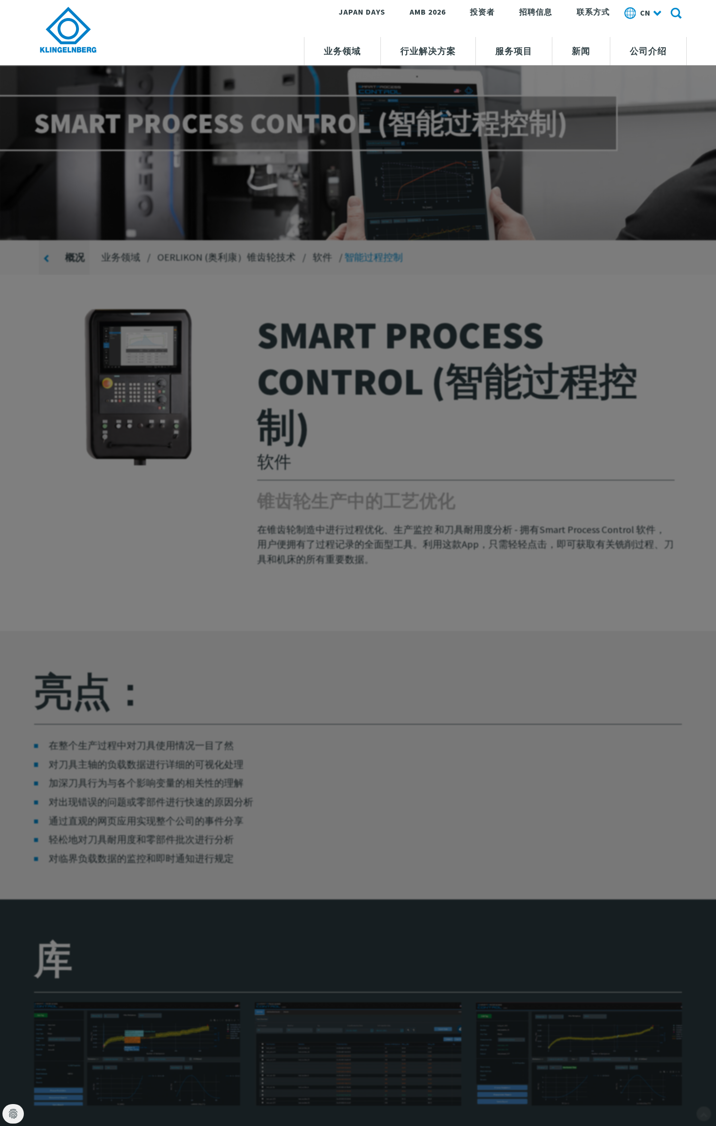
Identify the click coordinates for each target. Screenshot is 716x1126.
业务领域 (342, 51)
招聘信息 (535, 12)
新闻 (581, 51)
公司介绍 (648, 51)
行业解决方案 (428, 51)
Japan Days (362, 12)
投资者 (482, 12)
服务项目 (513, 51)
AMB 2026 (428, 12)
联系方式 (593, 12)
